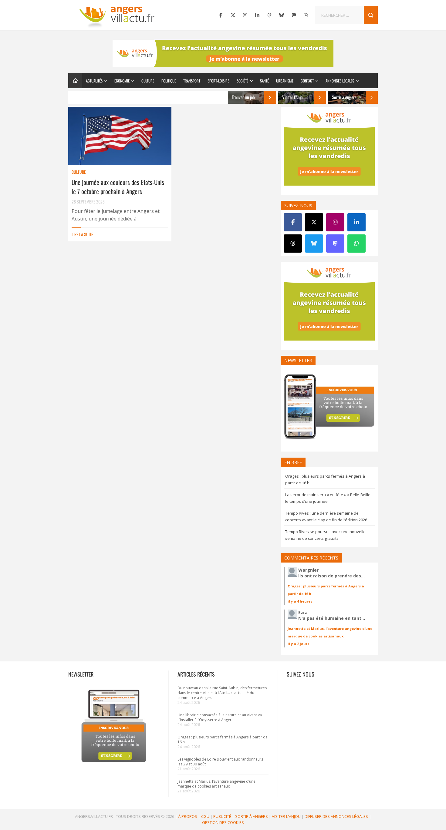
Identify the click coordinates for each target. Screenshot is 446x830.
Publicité (222, 816)
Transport (191, 81)
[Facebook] (221, 15)
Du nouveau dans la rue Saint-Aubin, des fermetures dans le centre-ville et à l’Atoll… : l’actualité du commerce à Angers (222, 692)
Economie (122, 81)
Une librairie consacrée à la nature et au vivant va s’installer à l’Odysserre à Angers (219, 717)
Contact (307, 81)
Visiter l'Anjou (286, 816)
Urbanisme (284, 81)
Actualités (94, 81)
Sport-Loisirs (218, 81)
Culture (147, 81)
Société (242, 81)
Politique (168, 81)
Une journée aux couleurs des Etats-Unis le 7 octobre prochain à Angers (118, 186)
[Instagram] (245, 15)
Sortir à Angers (251, 816)
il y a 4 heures (300, 601)
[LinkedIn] (257, 15)
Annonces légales (340, 81)
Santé (264, 81)
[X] (233, 15)
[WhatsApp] (306, 15)
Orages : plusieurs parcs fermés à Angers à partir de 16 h (222, 739)
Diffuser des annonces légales (336, 816)
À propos (187, 816)
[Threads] (269, 15)
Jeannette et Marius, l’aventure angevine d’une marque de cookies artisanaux (216, 784)
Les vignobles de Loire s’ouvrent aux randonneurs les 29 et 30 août (220, 762)
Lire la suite (82, 234)
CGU (205, 816)
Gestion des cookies (223, 822)
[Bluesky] (282, 15)
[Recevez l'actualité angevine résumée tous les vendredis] (223, 53)
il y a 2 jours (298, 643)
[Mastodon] (294, 15)
